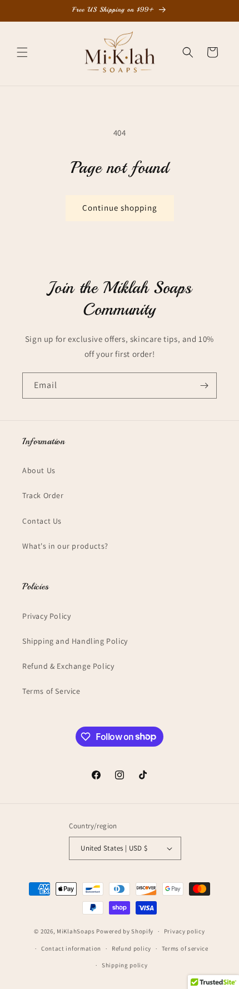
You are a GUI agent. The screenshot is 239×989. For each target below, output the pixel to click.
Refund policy (131, 948)
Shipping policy (125, 965)
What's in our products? (65, 546)
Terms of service (185, 948)
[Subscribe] (204, 385)
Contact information (71, 948)
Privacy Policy (46, 616)
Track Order (43, 495)
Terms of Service (51, 691)
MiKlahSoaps (76, 931)
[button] (22, 52)
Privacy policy (184, 931)
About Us (39, 470)
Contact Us (42, 521)
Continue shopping (119, 207)
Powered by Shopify (124, 931)
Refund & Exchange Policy (68, 666)
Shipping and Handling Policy (75, 641)
